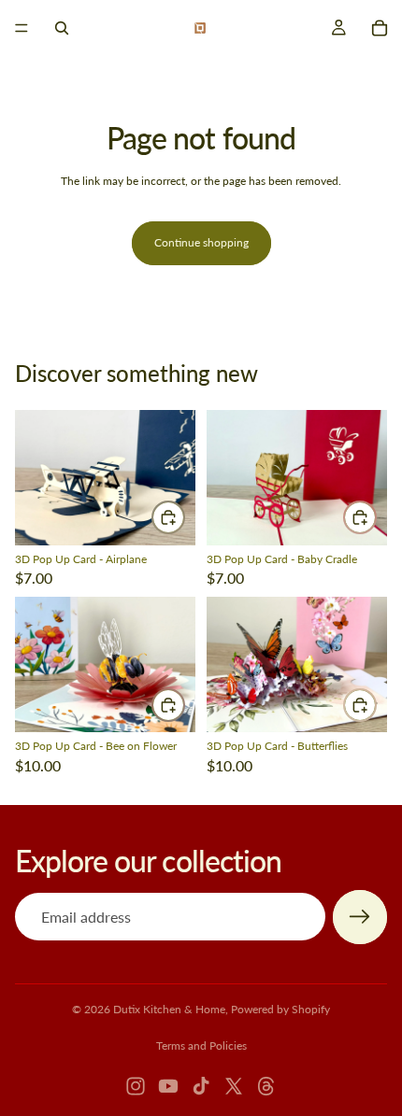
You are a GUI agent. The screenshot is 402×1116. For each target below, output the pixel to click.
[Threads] (266, 1086)
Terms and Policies (201, 1045)
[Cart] (379, 28)
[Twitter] (234, 1086)
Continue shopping (201, 242)
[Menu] (21, 28)
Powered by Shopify (280, 1009)
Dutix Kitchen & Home (169, 1009)
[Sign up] (360, 917)
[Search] (61, 28)
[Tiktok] (201, 1086)
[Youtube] (168, 1086)
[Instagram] (135, 1086)
